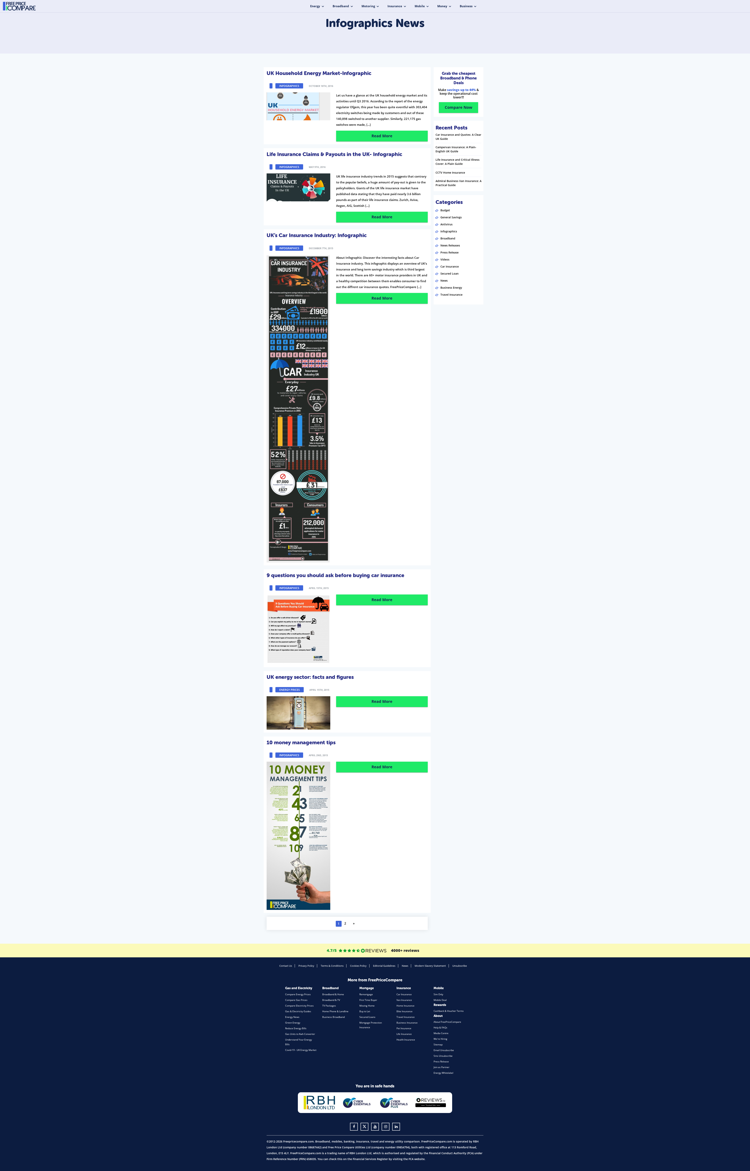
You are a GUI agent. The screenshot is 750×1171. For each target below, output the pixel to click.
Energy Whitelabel (443, 1073)
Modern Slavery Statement (430, 966)
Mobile (420, 6)
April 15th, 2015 (319, 588)
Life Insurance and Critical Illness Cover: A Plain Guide (457, 162)
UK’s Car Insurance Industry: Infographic (317, 235)
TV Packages (329, 1005)
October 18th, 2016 (321, 86)
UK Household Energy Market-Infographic (319, 73)
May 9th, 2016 (317, 167)
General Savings (451, 217)
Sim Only (438, 994)
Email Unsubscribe (444, 1050)
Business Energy (451, 287)
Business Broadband (333, 1017)
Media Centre (441, 1033)
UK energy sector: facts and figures (310, 677)
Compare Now (458, 107)
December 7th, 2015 (321, 248)
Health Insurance (405, 1039)
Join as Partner (441, 1067)
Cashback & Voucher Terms (449, 1011)
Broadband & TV (331, 1000)
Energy (315, 6)
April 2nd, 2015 (318, 755)
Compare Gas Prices (296, 1000)
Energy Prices (289, 690)
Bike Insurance (404, 1011)
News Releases (450, 245)
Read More (381, 135)
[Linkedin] (396, 1127)
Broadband (341, 6)
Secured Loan (449, 273)
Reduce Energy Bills (295, 1028)
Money (442, 6)
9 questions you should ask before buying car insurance (335, 575)
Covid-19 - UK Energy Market (300, 1050)
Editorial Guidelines (384, 966)
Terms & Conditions (332, 966)
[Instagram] (385, 1127)
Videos (444, 259)
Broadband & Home (333, 994)
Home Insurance (405, 1005)
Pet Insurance (403, 1028)
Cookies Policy (358, 966)
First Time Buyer (368, 1000)
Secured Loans (367, 1017)
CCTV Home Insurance (450, 172)
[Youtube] (375, 1127)
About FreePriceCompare (447, 1022)
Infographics (289, 86)
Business (466, 6)
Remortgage (366, 994)
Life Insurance (404, 1034)
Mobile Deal (440, 1000)
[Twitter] (364, 1127)
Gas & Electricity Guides (298, 1011)
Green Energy (292, 1022)
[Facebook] (354, 1127)
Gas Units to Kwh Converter (300, 1034)
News (444, 280)
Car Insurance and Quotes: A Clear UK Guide (458, 137)
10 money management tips (301, 742)
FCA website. (417, 1159)
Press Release (449, 252)
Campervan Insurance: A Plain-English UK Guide (456, 149)
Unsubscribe (459, 966)
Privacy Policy (306, 966)
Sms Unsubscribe (443, 1056)
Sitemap (438, 1044)
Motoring (368, 6)
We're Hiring (440, 1039)
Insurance (395, 6)
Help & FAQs (440, 1027)
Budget (445, 210)
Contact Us (285, 966)
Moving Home (367, 1005)
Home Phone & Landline (335, 1011)
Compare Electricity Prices (299, 1005)
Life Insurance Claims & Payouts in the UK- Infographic (334, 154)
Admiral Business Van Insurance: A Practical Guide (458, 183)
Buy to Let (364, 1011)
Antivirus (446, 224)
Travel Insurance (451, 294)
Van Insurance (404, 1000)
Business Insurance (407, 1022)
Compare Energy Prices (298, 994)
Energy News (292, 1017)
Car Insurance (449, 266)
